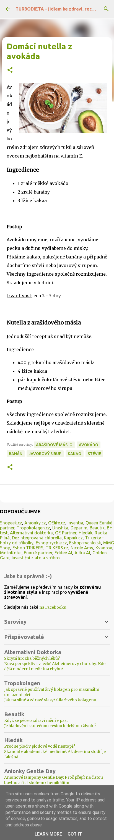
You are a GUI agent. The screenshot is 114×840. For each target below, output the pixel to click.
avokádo (88, 445)
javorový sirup (45, 453)
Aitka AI (82, 552)
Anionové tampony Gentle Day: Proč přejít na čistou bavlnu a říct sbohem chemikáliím (53, 780)
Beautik (97, 527)
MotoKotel (11, 552)
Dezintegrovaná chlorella (37, 537)
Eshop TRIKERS (27, 547)
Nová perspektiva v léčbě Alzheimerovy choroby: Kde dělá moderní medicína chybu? (54, 666)
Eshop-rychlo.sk (85, 542)
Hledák (85, 532)
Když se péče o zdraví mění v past (36, 720)
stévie (94, 453)
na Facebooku (52, 607)
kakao (74, 453)
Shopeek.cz (11, 522)
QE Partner (65, 532)
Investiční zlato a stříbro (36, 557)
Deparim (79, 527)
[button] (10, 70)
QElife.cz (56, 522)
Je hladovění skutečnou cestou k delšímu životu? (50, 725)
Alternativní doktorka (31, 532)
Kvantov (103, 547)
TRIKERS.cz (57, 547)
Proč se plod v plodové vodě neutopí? (39, 746)
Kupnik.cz (73, 537)
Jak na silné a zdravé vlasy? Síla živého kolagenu (50, 699)
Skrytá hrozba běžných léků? (32, 658)
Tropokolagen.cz (33, 527)
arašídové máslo (54, 445)
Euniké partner (38, 552)
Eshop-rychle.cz (51, 542)
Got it (75, 834)
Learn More (48, 834)
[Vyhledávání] (106, 9)
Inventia (75, 522)
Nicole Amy (82, 547)
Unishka (60, 527)
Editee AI (63, 552)
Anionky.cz (35, 522)
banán (15, 453)
